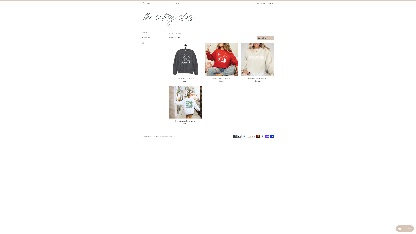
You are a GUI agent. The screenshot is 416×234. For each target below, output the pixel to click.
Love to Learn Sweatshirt (185, 79)
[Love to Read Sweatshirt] (221, 59)
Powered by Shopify (169, 136)
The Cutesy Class (158, 136)
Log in (171, 3)
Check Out (270, 3)
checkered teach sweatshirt (257, 79)
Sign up (177, 3)
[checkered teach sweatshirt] (257, 59)
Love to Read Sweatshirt (221, 79)
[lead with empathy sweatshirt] (185, 102)
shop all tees (146, 32)
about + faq (146, 37)
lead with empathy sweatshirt (185, 121)
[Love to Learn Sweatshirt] (185, 59)
